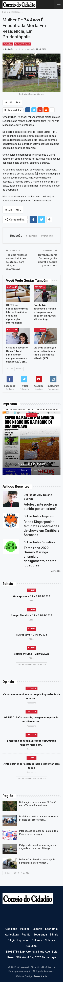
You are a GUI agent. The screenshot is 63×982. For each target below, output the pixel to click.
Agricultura (12, 934)
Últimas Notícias (22, 44)
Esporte (37, 928)
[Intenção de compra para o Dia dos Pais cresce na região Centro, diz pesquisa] (10, 834)
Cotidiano (12, 287)
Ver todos (55, 571)
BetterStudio (41, 976)
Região (26, 934)
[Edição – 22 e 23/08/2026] (31, 441)
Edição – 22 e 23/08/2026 (31, 464)
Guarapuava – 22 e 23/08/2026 (31, 596)
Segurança (40, 934)
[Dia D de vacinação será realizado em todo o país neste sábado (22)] (45, 336)
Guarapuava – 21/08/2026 (31, 634)
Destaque (8, 44)
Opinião (31, 758)
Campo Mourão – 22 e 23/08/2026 (31, 615)
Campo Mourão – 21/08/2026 (31, 653)
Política (25, 928)
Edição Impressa (18, 940)
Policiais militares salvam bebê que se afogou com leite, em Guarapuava (16, 262)
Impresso (31, 415)
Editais (31, 590)
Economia (51, 928)
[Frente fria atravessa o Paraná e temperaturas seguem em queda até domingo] (45, 293)
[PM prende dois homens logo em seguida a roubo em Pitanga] (10, 849)
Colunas (37, 940)
